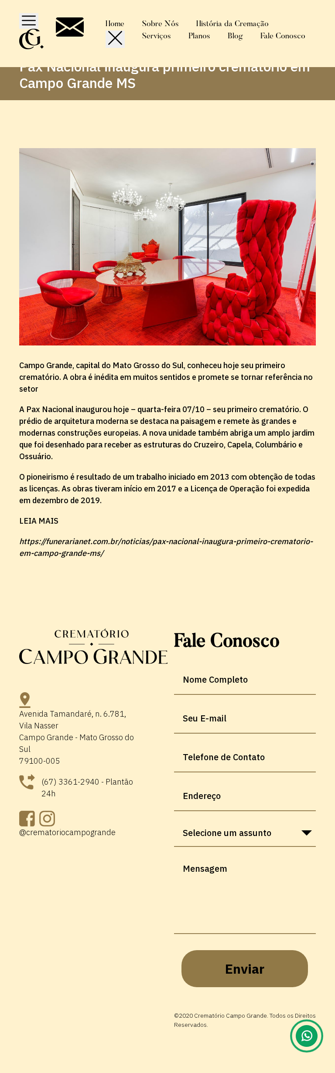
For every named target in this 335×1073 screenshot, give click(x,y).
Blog (235, 37)
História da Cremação (232, 24)
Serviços (156, 37)
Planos (199, 37)
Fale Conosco (282, 37)
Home (115, 24)
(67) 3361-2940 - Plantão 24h (87, 788)
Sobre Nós (160, 24)
